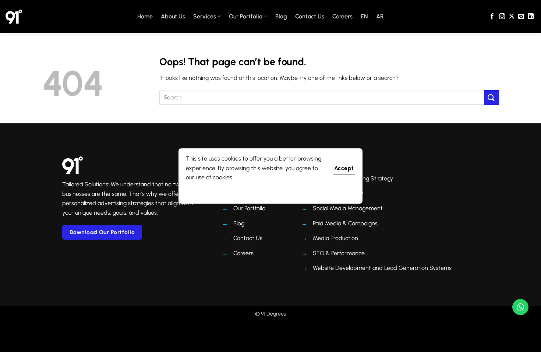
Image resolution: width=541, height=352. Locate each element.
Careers (342, 16)
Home (145, 16)
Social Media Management (348, 208)
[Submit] (491, 97)
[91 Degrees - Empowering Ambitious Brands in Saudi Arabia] (14, 16)
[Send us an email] (521, 16)
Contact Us (309, 16)
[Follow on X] (512, 16)
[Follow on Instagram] (502, 16)
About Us (173, 16)
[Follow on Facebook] (492, 16)
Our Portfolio (245, 16)
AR (379, 16)
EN (364, 16)
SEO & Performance (339, 253)
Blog (281, 16)
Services (204, 16)
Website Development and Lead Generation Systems (382, 267)
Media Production (335, 238)
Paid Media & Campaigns (345, 223)
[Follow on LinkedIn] (531, 16)
